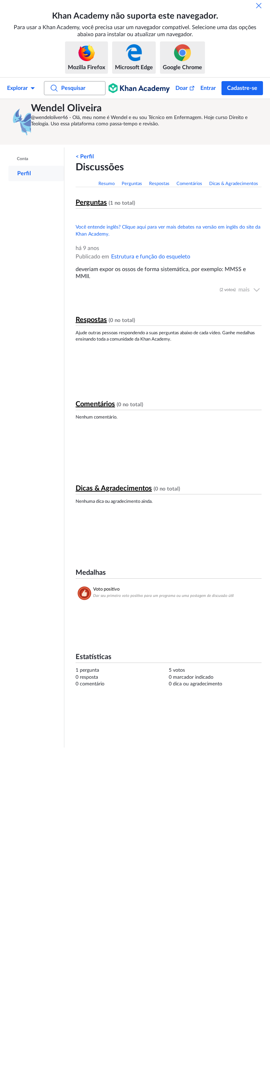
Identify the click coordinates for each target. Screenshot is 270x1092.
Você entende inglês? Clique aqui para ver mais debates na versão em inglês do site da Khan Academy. (168, 231)
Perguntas (132, 184)
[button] (21, 122)
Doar (181, 88)
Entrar (208, 88)
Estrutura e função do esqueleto (150, 256)
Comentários (189, 184)
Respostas (159, 184)
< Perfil (85, 156)
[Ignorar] (258, 5)
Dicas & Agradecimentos (233, 184)
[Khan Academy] (139, 88)
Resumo (106, 184)
